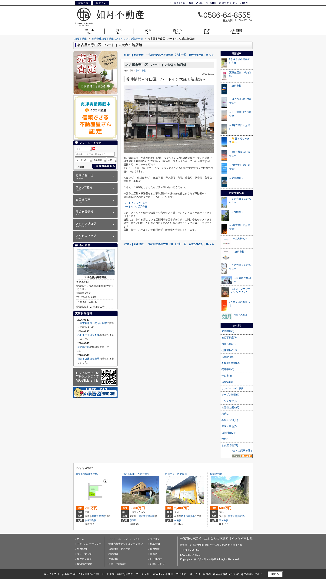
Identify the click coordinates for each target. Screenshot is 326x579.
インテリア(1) (229, 401)
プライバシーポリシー (89, 543)
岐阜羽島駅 (90, 520)
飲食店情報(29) (229, 445)
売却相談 (113, 558)
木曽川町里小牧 (240, 516)
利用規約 (82, 548)
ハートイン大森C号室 (135, 206)
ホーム (80, 538)
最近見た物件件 (183, 3)
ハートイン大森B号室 (135, 203)
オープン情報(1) (230, 394)
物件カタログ (84, 558)
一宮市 (139, 516)
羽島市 (95, 516)
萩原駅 (133, 520)
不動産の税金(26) (230, 362)
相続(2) (225, 413)
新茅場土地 (83, 347)
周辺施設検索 (84, 564)
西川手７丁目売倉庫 (88, 335)
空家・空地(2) (229, 426)
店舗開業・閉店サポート (121, 548)
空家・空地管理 (117, 564)
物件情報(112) (229, 350)
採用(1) (225, 439)
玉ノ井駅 (223, 520)
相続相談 (113, 554)
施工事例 (155, 543)
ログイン (101, 3)
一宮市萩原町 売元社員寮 (92, 323)
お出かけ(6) (227, 356)
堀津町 (101, 516)
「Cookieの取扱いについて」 (226, 574)
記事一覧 (181, 54)
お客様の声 (156, 558)
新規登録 (83, 3)
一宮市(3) (226, 375)
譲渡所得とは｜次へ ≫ (201, 54)
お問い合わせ (157, 564)
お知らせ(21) (228, 344)
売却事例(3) (227, 369)
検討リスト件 (207, 3)
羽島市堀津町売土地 (88, 358)
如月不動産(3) (229, 337)
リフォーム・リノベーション (124, 538)
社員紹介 (155, 554)
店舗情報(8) (227, 382)
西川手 (191, 516)
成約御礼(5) (227, 331)
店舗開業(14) (228, 432)
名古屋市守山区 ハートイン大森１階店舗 (155, 65)
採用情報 (155, 548)
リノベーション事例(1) (233, 388)
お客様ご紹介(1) (230, 407)
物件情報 (141, 70)
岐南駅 (177, 520)
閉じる (275, 574)
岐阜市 (184, 516)
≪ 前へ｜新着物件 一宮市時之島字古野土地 (148, 54)
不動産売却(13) (229, 420)
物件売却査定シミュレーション (125, 543)
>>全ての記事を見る (241, 450)
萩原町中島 (149, 516)
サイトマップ (84, 554)
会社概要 (155, 538)
